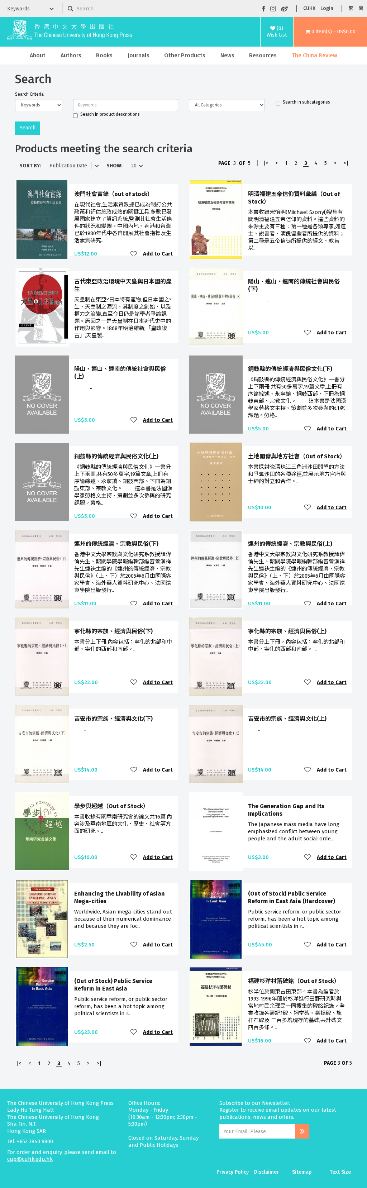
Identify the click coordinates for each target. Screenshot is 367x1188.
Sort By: (30, 166)
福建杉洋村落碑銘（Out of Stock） (294, 981)
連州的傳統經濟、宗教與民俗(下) (116, 543)
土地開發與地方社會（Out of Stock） (296, 456)
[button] (330, 32)
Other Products (184, 55)
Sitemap (302, 1172)
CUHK (309, 8)
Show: (114, 166)
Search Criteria (29, 94)
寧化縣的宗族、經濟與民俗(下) (113, 631)
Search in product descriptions (110, 114)
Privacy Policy (232, 1172)
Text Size (340, 1172)
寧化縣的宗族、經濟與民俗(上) (287, 631)
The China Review (314, 55)
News (227, 55)
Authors (71, 55)
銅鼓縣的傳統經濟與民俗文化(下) (290, 369)
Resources (263, 55)
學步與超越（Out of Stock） (111, 806)
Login (326, 8)
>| (346, 163)
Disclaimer (266, 1172)
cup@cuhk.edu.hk (30, 1159)
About (38, 55)
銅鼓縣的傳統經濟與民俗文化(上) (116, 456)
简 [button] (360, 8)
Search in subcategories (306, 102)
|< (265, 163)
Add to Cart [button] (158, 254)
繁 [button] (350, 8)
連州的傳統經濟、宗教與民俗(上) (290, 543)
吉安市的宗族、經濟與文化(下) (113, 718)
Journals (138, 55)
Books (104, 55)
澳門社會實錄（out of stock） (113, 194)
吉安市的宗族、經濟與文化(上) (287, 718)
